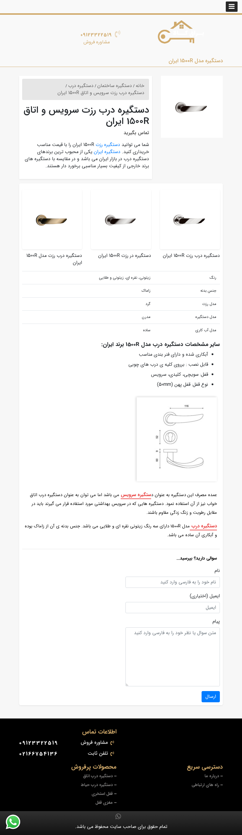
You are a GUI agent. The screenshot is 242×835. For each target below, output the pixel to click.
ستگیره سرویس (136, 494)
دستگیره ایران (107, 151)
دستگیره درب (203, 526)
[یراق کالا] (183, 34)
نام (217, 570)
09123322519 (96, 35)
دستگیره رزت (108, 144)
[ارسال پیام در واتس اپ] (17, 822)
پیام (216, 621)
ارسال (210, 696)
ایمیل (215, 596)
